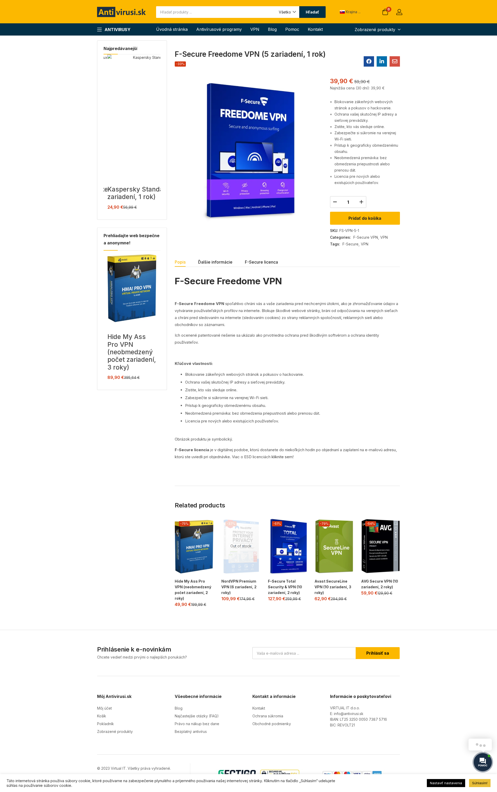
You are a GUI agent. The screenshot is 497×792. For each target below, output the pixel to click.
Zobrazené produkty (115, 731)
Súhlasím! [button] (479, 783)
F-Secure (350, 244)
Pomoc (292, 29)
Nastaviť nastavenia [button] (446, 783)
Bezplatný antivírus (191, 731)
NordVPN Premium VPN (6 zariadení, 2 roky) (239, 587)
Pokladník (105, 724)
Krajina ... (353, 12)
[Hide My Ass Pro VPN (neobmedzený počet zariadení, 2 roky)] (194, 546)
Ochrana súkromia (267, 716)
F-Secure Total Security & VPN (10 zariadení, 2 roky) (285, 587)
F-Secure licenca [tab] (261, 262)
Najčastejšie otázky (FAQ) (197, 716)
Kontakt (315, 29)
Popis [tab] (180, 262)
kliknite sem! (283, 456)
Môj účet (104, 708)
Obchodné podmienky (271, 724)
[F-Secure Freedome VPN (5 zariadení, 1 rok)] (369, 61)
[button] (287, 12)
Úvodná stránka (172, 29)
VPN (254, 29)
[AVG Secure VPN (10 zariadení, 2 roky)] (380, 546)
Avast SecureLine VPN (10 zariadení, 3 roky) (333, 587)
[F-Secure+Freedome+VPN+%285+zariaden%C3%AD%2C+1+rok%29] (382, 61)
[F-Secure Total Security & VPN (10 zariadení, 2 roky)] (287, 546)
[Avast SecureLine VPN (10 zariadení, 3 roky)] (334, 546)
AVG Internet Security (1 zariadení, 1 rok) (143, 193)
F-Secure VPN (365, 237)
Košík (101, 716)
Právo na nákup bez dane (197, 724)
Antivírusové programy (219, 29)
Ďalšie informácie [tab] (215, 262)
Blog (272, 29)
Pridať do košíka (364, 218)
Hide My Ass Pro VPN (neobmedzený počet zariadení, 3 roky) (131, 352)
